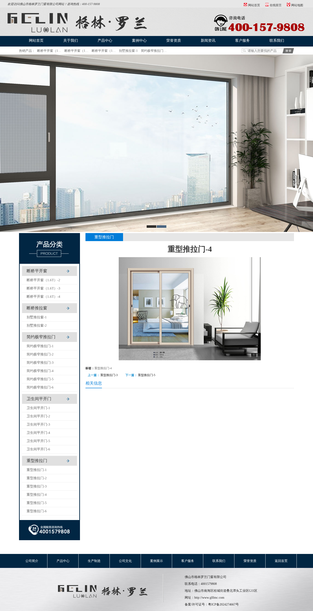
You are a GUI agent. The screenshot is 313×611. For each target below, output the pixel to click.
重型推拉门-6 (37, 511)
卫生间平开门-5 (38, 441)
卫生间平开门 (39, 398)
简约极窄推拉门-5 (40, 379)
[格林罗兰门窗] (106, 599)
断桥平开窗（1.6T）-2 (43, 280)
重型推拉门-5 (37, 503)
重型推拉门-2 (37, 478)
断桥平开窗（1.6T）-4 (43, 296)
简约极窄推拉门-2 (40, 354)
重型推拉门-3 (37, 486)
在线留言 (276, 5)
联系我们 (276, 40)
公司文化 (125, 561)
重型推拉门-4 (37, 494)
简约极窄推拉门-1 (40, 346)
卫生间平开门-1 (38, 408)
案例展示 (156, 561)
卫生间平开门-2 (38, 416)
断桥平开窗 (37, 271)
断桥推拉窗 (37, 308)
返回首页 (281, 561)
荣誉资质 (173, 40)
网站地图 (297, 5)
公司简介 (31, 561)
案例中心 (139, 40)
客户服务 (242, 40)
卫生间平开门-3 (38, 424)
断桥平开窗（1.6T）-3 (43, 288)
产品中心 (105, 40)
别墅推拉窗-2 (37, 325)
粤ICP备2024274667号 (223, 604)
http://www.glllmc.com (209, 597)
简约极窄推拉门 (41, 337)
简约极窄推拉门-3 (40, 362)
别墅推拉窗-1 (128, 50)
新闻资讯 (208, 40)
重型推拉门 (37, 460)
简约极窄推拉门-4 (40, 371)
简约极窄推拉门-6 (40, 387)
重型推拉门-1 (37, 470)
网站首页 (254, 5)
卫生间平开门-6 (38, 449)
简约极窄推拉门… (154, 50)
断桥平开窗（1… (49, 50)
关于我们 (70, 40)
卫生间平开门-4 (38, 433)
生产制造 (94, 561)
